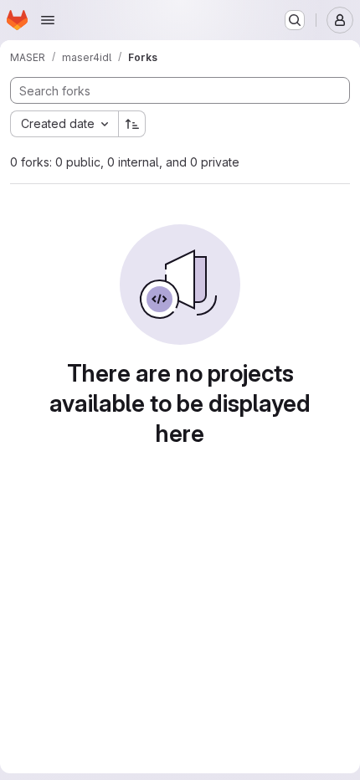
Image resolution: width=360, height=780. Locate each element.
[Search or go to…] (295, 20)
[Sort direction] (132, 123)
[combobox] (64, 123)
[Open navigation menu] (47, 20)
